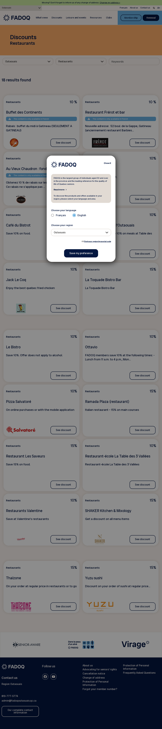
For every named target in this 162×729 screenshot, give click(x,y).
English (82, 215)
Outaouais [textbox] (59, 232)
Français (61, 215)
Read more (59, 189)
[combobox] (81, 232)
